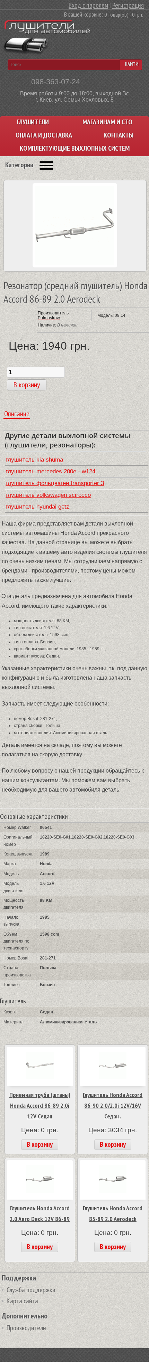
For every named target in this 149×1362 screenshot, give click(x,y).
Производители (26, 1327)
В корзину (40, 1144)
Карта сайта (22, 1300)
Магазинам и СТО (107, 122)
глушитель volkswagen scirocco (48, 495)
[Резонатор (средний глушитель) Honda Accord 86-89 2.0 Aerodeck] (75, 266)
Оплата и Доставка (44, 135)
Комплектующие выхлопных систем (75, 148)
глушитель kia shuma (34, 459)
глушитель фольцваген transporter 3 (55, 483)
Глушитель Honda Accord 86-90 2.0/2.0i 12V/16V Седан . (112, 1105)
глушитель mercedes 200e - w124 (50, 471)
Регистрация (128, 5)
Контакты (118, 135)
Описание (16, 413)
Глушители (33, 122)
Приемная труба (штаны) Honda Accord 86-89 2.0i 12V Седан (39, 1105)
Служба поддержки (31, 1289)
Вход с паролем (88, 5)
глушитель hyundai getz (37, 506)
